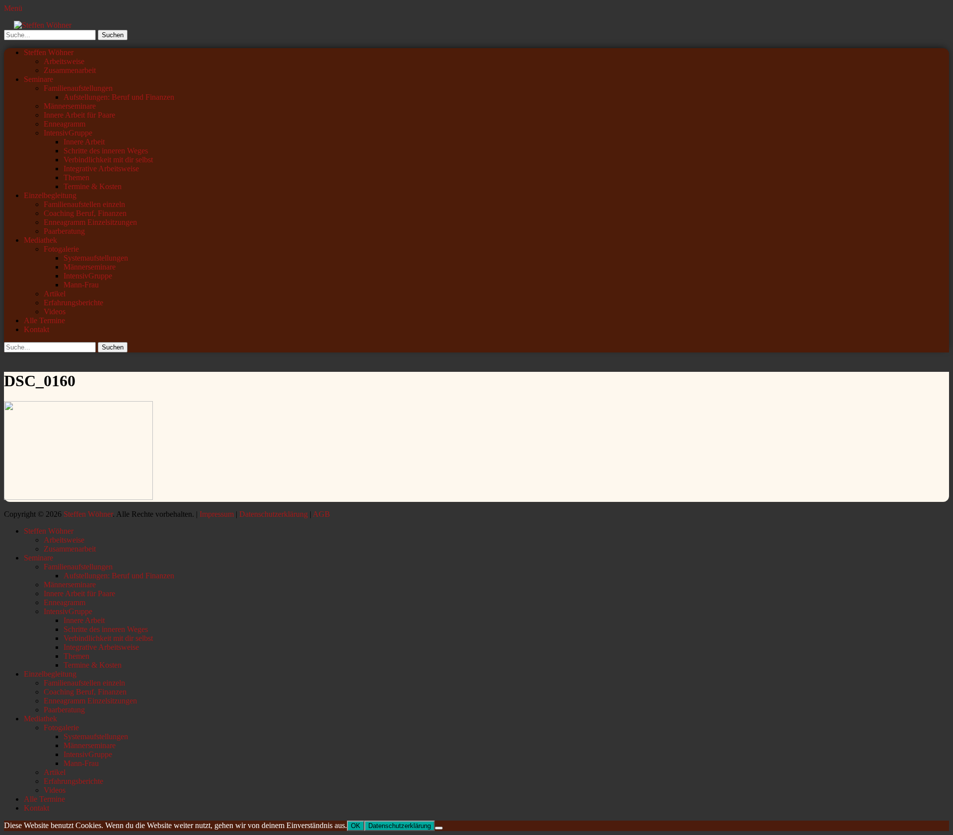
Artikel (55, 293)
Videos (55, 311)
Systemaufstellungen (96, 258)
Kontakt (36, 329)
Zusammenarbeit (70, 70)
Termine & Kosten (93, 186)
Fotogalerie (61, 249)
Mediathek (40, 240)
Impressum (217, 514)
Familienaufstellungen (78, 88)
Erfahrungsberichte (73, 302)
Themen (76, 177)
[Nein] (439, 828)
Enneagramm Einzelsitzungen (90, 222)
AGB (321, 514)
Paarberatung (64, 231)
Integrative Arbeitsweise (101, 168)
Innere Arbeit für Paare (79, 115)
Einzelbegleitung (50, 195)
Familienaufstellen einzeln (84, 204)
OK (355, 826)
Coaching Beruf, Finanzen (85, 213)
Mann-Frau (81, 284)
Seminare (38, 79)
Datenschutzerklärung (273, 514)
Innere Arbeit (84, 142)
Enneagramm (64, 124)
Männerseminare (70, 106)
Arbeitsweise (64, 61)
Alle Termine (44, 320)
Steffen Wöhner (48, 52)
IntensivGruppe (68, 133)
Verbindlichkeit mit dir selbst (108, 159)
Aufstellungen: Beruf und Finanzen (119, 97)
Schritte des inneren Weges (106, 150)
